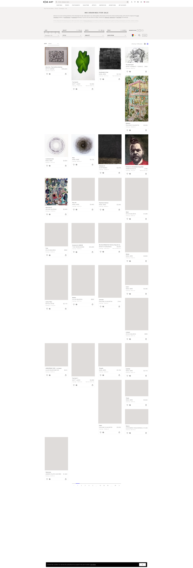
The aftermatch (130, 64)
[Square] (144, 44)
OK (142, 564)
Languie (128, 332)
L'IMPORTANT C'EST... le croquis (54, 368)
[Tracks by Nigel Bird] (136, 388)
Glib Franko (103, 168)
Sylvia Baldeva (131, 214)
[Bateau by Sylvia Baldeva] (83, 280)
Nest (73, 157)
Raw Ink (74, 202)
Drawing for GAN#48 (77, 245)
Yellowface (48, 472)
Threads (101, 368)
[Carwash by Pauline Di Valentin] (110, 281)
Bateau (74, 297)
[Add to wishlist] (47, 74)
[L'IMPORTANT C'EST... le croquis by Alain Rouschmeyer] (56, 354)
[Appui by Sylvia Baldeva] (136, 194)
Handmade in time (103, 72)
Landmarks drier (50, 158)
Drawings (61, 8)
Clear (144, 35)
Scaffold (128, 368)
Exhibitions (112, 5)
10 (100, 485)
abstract (107, 17)
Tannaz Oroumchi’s (84, 22)
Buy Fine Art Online (49, 8)
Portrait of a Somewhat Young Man (135, 166)
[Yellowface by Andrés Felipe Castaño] (56, 453)
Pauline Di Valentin (132, 125)
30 (107, 485)
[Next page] (119, 485)
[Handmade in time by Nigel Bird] (110, 58)
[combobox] (52, 43)
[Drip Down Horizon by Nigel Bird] (110, 189)
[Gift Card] (138, 2)
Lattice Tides (49, 301)
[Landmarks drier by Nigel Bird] (56, 145)
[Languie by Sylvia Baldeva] (136, 314)
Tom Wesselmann (78, 247)
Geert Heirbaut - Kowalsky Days (137, 66)
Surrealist (118, 17)
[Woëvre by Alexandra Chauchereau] (136, 416)
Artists (94, 5)
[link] (127, 2)
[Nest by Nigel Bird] (83, 145)
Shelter (127, 254)
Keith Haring (50, 69)
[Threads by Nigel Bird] (110, 354)
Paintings (59, 5)
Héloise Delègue (51, 209)
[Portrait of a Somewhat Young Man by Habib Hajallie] (136, 149)
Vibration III (102, 166)
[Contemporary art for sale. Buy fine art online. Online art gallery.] (48, 2)
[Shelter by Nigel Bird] (136, 237)
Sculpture (86, 5)
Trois (47, 248)
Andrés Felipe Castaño (53, 474)
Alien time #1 (49, 207)
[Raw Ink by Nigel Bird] (83, 189)
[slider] (44, 31)
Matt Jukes (76, 84)
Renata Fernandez (105, 246)
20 (104, 485)
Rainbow (128, 123)
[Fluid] (147, 44)
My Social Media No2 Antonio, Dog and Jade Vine (111, 244)
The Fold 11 (75, 378)
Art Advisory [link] (122, 5)
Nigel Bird (102, 74)
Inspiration (102, 5)
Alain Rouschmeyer (52, 370)
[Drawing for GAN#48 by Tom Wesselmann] (83, 233)
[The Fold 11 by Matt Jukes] (83, 359)
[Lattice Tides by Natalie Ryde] (56, 282)
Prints (67, 5)
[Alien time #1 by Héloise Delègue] (56, 192)
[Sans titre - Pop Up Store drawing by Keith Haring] (56, 56)
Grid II (127, 287)
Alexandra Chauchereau (134, 428)
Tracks (127, 398)
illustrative (112, 17)
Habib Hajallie (131, 168)
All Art (56, 8)
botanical (74, 17)
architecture (67, 17)
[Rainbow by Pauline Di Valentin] (136, 98)
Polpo (100, 425)
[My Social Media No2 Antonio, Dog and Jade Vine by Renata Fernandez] (110, 233)
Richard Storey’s (88, 20)
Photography (76, 5)
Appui (127, 212)
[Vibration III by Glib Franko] (110, 149)
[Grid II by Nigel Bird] (136, 275)
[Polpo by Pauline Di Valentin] (110, 402)
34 (115, 485)
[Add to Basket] (65, 74)
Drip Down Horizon (103, 202)
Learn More (93, 564)
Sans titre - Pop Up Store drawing (54, 67)
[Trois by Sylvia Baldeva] (56, 234)
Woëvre (128, 426)
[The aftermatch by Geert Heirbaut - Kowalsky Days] (136, 55)
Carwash (101, 299)
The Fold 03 (75, 82)
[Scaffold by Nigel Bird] (136, 355)
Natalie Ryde (50, 303)
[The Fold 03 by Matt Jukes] (83, 63)
